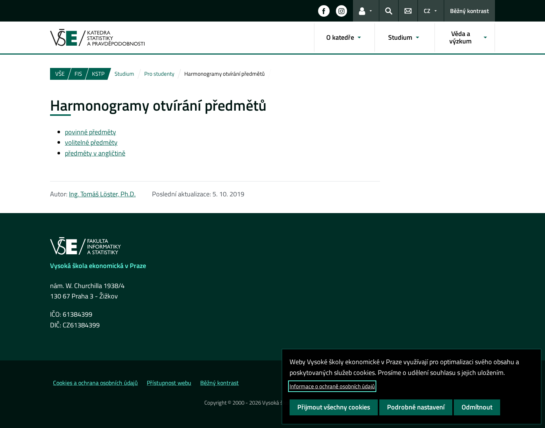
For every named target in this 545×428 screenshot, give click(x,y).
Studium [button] (400, 37)
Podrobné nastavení (416, 407)
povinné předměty (90, 132)
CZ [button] (427, 10)
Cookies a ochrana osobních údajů (95, 382)
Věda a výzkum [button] (460, 37)
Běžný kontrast (469, 10)
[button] (323, 10)
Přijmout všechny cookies (333, 407)
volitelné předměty (91, 142)
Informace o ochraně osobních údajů (332, 386)
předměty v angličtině (95, 153)
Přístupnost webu (169, 382)
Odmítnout (477, 407)
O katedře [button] (340, 37)
